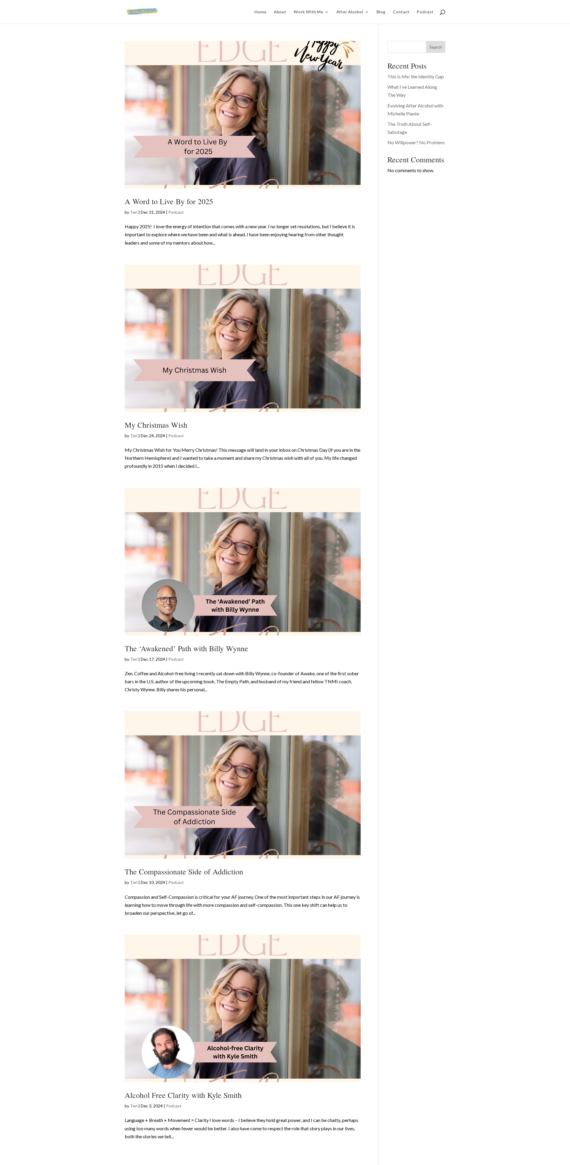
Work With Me (308, 12)
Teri (133, 212)
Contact (401, 12)
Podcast (425, 12)
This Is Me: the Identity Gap (415, 76)
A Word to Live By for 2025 (169, 201)
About (280, 12)
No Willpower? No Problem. (416, 142)
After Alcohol (349, 12)
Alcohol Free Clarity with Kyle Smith (183, 1095)
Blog (380, 12)
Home (260, 12)
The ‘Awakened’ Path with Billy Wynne (186, 648)
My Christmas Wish (156, 425)
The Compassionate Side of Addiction (184, 871)
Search (435, 47)
